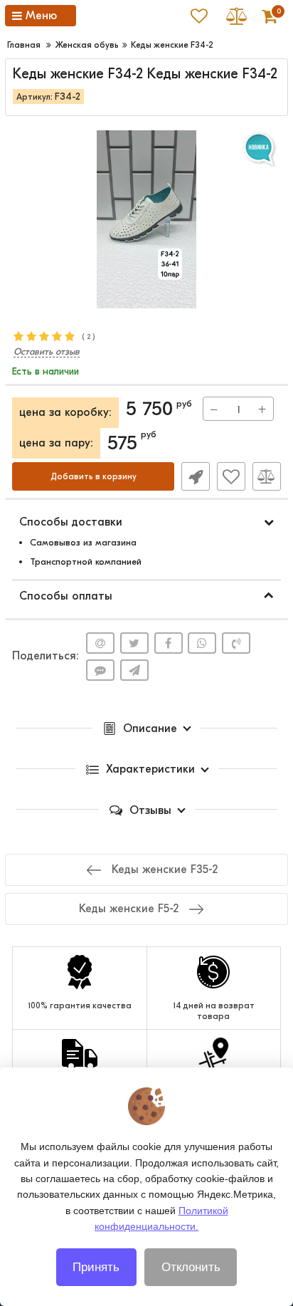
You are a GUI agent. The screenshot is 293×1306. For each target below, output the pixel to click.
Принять (96, 1267)
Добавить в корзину (93, 476)
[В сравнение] (266, 476)
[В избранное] (231, 476)
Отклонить (190, 1267)
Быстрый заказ (195, 476)
